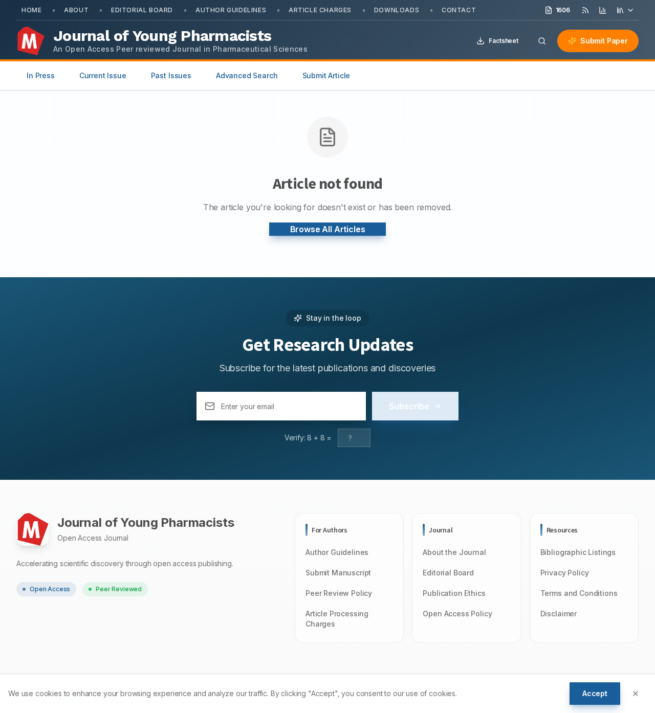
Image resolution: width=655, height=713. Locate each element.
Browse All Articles (327, 229)
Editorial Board (142, 10)
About (76, 10)
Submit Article (326, 75)
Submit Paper (604, 40)
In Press (41, 75)
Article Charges (320, 10)
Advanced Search (247, 75)
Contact (459, 10)
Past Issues (171, 75)
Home (31, 10)
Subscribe (409, 406)
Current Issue (102, 75)
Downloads (396, 10)
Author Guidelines (230, 10)
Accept (594, 693)
